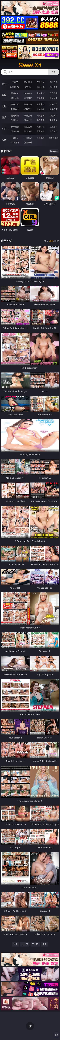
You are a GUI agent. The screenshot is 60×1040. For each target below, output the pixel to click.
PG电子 (15, 82)
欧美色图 (41, 115)
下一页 (35, 944)
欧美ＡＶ (41, 93)
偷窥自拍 (15, 115)
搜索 (54, 72)
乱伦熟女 (41, 109)
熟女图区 (41, 120)
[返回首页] (56, 1034)
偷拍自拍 (28, 104)
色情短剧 (28, 142)
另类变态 (53, 109)
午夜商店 (28, 137)
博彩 (4, 84)
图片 (4, 117)
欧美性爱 (53, 104)
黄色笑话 (41, 131)
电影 (4, 106)
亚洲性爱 (15, 104)
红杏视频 (15, 142)
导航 (4, 139)
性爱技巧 (53, 131)
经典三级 (28, 109)
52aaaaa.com (30, 65)
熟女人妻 (15, 98)
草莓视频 (41, 137)
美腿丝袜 (15, 120)
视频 (4, 95)
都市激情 (15, 126)
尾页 (44, 944)
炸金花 (28, 87)
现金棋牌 (41, 87)
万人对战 (41, 82)
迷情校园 (15, 131)
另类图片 (53, 120)
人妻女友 (41, 126)
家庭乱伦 (28, 126)
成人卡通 (41, 104)
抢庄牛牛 (53, 87)
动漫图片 (53, 115)
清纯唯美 (28, 120)
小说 (4, 128)
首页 (15, 944)
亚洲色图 (28, 115)
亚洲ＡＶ (15, 93)
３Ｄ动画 (53, 93)
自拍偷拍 (28, 93)
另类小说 (28, 131)
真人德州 (28, 82)
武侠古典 (53, 126)
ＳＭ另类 (53, 98)
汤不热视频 (53, 137)
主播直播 (41, 98)
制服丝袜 (15, 109)
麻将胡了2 (14, 87)
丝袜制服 (28, 98)
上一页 (25, 944)
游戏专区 (53, 82)
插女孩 (15, 137)
